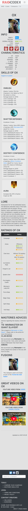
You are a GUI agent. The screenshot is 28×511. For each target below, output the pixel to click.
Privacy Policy (9, 494)
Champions (14, 6)
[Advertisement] (14, 451)
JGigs (23, 389)
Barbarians (18, 39)
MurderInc (8, 502)
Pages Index (23, 509)
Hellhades (8, 500)
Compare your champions (13, 485)
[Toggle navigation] (24, 2)
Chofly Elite (14, 409)
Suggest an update (6, 75)
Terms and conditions (12, 492)
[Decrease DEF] (18, 127)
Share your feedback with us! (11, 505)
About (15, 509)
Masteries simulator (11, 487)
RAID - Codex (5, 6)
